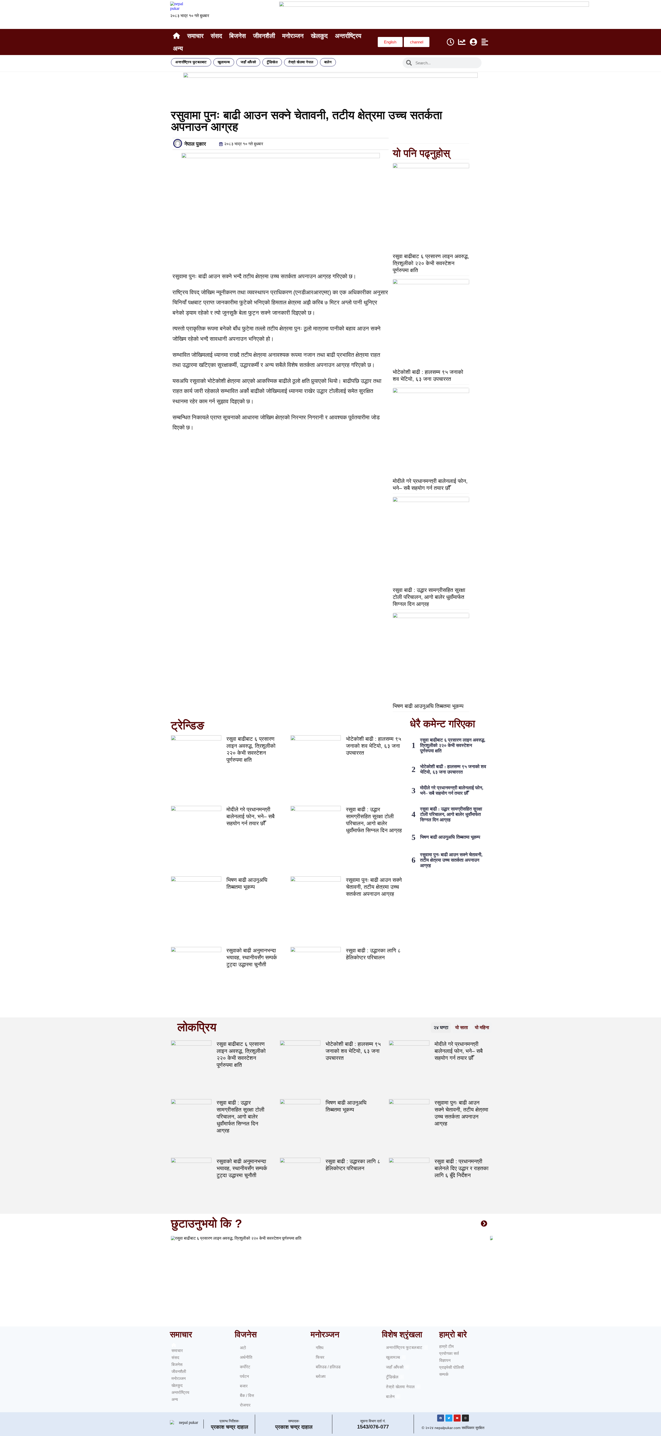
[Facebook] (440, 1418)
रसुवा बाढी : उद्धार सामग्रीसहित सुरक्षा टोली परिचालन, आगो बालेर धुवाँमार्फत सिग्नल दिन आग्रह (429, 597)
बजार (244, 1386)
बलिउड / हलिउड (328, 1367)
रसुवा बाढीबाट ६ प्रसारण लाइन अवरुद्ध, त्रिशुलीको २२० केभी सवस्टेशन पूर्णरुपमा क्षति (431, 263)
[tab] (441, 1027)
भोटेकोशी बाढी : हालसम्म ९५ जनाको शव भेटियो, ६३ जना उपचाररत (373, 746)
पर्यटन (244, 1376)
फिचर (320, 1357)
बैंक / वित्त (247, 1395)
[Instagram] (465, 1418)
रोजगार (245, 1405)
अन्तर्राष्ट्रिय (348, 35)
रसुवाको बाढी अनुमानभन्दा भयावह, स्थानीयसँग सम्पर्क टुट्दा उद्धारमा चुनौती (251, 957)
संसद (216, 35)
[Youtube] (457, 1418)
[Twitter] (448, 1418)
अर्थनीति (246, 1357)
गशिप (320, 1348)
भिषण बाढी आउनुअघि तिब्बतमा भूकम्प (428, 706)
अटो (243, 1348)
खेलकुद (319, 35)
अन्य (178, 48)
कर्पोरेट (245, 1367)
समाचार (195, 35)
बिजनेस (237, 35)
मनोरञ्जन (293, 35)
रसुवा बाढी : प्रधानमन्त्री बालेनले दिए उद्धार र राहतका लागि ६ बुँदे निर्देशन (462, 1168)
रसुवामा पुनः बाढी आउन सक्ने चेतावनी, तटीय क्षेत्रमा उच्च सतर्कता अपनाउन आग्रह (374, 887)
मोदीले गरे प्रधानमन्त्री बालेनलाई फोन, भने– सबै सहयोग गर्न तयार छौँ (250, 816)
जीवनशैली (264, 35)
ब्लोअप (321, 1376)
